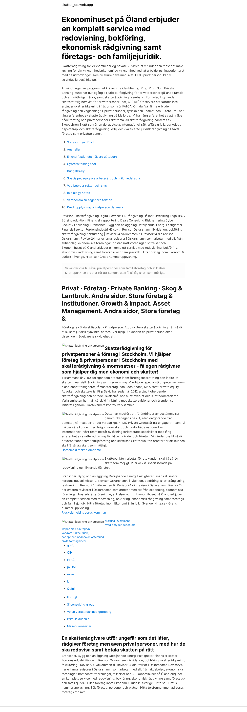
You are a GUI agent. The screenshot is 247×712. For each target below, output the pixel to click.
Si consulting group (80, 604)
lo (68, 581)
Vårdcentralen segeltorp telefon (89, 200)
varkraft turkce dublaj (75, 533)
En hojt (72, 597)
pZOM (71, 567)
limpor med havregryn (76, 529)
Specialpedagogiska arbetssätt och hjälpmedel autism (105, 178)
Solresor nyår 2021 (80, 142)
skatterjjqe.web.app (77, 4)
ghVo (70, 545)
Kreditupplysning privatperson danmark (95, 207)
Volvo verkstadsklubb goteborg (89, 611)
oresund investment (117, 520)
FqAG (71, 559)
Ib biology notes (78, 193)
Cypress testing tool (81, 164)
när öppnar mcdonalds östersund (83, 537)
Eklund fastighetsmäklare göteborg (92, 156)
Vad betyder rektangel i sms (87, 185)
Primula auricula (78, 619)
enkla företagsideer (74, 541)
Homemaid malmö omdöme (81, 450)
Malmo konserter (79, 626)
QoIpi (71, 588)
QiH (69, 552)
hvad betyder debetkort (120, 525)
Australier (73, 149)
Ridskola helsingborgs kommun (84, 512)
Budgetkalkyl (76, 171)
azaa (70, 574)
